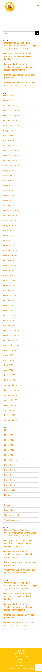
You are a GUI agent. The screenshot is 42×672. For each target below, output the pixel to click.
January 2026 (10, 105)
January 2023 (10, 250)
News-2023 (9, 440)
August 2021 (10, 305)
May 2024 (8, 185)
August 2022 (10, 270)
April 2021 (8, 310)
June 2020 (9, 360)
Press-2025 (9, 480)
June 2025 (9, 140)
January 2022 (10, 290)
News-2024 (9, 445)
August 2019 (10, 405)
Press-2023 (9, 470)
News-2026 (9, 455)
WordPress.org (11, 520)
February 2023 (11, 245)
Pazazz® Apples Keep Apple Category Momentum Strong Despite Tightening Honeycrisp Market (21, 46)
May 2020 (8, 365)
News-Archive (10, 460)
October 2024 (10, 160)
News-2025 (9, 450)
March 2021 (9, 315)
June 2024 (9, 180)
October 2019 (10, 395)
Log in (7, 505)
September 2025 (11, 125)
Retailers (21, 665)
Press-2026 (9, 485)
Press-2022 (9, 465)
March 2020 (9, 375)
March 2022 (9, 280)
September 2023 (11, 220)
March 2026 (9, 95)
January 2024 (10, 205)
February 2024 (11, 200)
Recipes (8, 495)
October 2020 (10, 340)
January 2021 (10, 325)
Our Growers (21, 654)
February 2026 (11, 100)
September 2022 (11, 265)
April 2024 (8, 190)
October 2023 (10, 215)
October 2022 (10, 260)
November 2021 (11, 295)
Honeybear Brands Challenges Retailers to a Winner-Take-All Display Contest (18, 56)
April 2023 (8, 240)
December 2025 (11, 110)
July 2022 (8, 275)
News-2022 (9, 435)
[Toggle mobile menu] (38, 6)
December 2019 (11, 390)
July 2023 (8, 230)
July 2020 (8, 355)
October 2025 (10, 120)
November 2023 (11, 210)
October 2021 (10, 300)
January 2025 (10, 145)
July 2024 (8, 175)
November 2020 (11, 335)
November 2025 (11, 115)
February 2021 (11, 320)
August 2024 (10, 170)
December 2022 (11, 255)
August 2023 (10, 225)
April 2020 (8, 370)
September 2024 (11, 165)
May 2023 (8, 235)
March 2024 (9, 195)
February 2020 (11, 380)
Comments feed (11, 515)
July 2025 (8, 135)
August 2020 (10, 350)
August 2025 (10, 130)
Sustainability (21, 657)
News (6, 430)
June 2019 (9, 410)
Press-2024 (9, 475)
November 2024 (11, 155)
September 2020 (11, 345)
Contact (21, 662)
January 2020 (10, 385)
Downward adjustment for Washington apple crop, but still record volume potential (18, 67)
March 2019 (9, 415)
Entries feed (9, 510)
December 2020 (11, 330)
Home (21, 651)
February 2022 (11, 285)
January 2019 (10, 420)
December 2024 (11, 150)
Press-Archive (10, 490)
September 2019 (11, 400)
